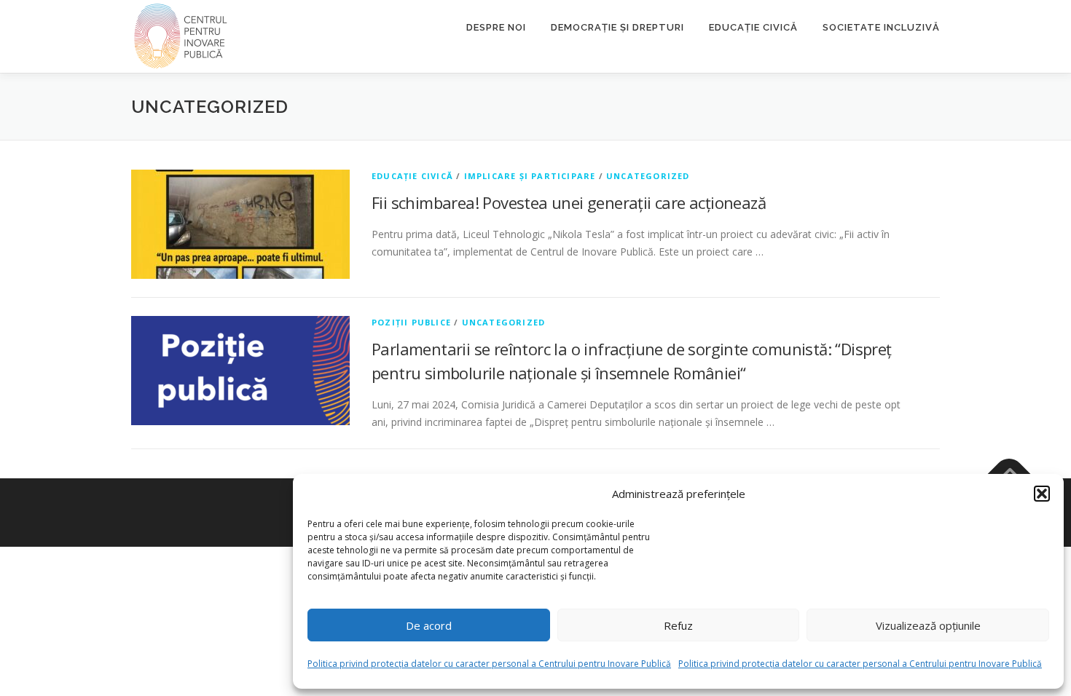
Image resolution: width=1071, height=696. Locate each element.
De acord (429, 625)
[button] (1042, 493)
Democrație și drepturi (617, 27)
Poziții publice (411, 322)
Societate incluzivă (881, 27)
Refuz (678, 625)
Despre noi (496, 27)
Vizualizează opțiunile (928, 625)
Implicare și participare (530, 175)
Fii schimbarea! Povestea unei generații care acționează (569, 202)
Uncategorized (648, 175)
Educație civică (753, 27)
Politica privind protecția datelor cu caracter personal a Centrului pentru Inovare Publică (489, 663)
